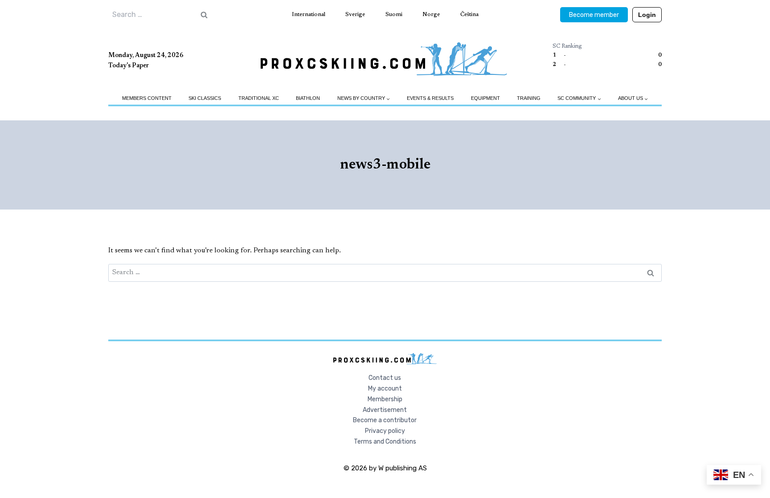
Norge (431, 14)
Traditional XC (258, 98)
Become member (594, 15)
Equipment (485, 98)
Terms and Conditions (385, 441)
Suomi (393, 14)
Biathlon (308, 98)
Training (529, 98)
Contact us (385, 378)
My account (385, 388)
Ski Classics (204, 98)
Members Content (147, 98)
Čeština (469, 14)
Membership (385, 399)
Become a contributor (385, 420)
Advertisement (385, 410)
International (308, 14)
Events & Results (430, 98)
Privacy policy (385, 431)
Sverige (355, 14)
